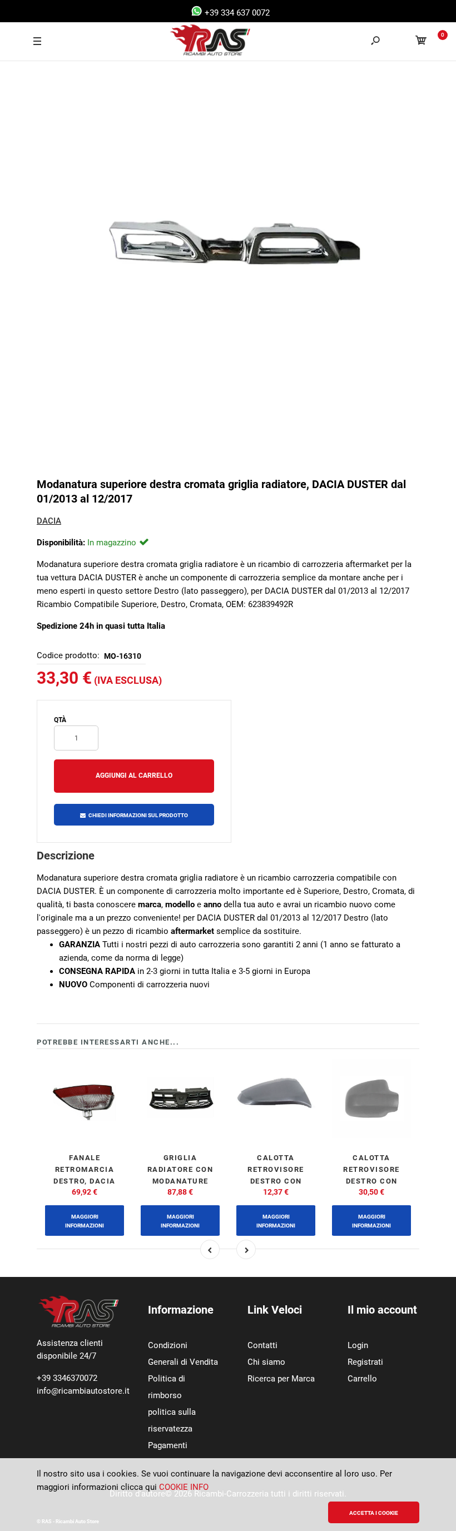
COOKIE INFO (184, 1487)
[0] (421, 41)
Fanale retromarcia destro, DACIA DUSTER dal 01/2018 (84, 1181)
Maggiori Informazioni (84, 1221)
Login (358, 1345)
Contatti (262, 1345)
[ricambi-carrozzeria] (199, 41)
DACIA (49, 521)
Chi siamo (266, 1362)
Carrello (362, 1379)
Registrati (365, 1362)
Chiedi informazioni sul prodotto (138, 815)
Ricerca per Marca (281, 1379)
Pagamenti (167, 1445)
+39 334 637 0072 (236, 13)
